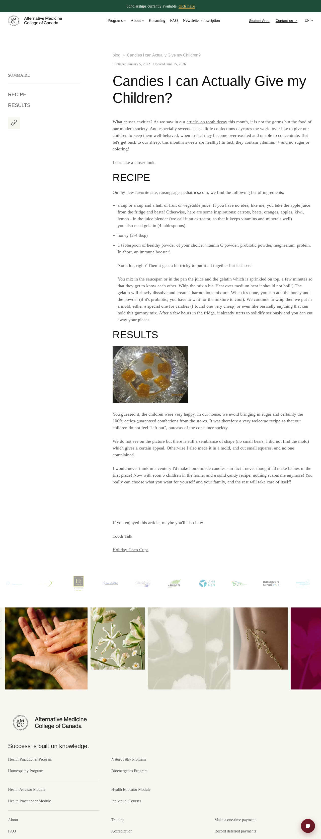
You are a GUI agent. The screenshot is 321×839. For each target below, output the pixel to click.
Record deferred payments (235, 831)
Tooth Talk (122, 536)
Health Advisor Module (26, 789)
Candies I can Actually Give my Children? (164, 55)
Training (117, 820)
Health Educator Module (130, 789)
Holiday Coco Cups (130, 549)
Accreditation (121, 831)
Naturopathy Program (128, 759)
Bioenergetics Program (129, 771)
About (136, 20)
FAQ (174, 20)
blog (116, 55)
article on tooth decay (207, 121)
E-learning (157, 20)
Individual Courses (126, 801)
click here (187, 6)
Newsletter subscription (201, 20)
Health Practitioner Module (29, 801)
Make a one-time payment (235, 820)
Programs (115, 20)
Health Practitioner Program (30, 759)
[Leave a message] (308, 826)
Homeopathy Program (25, 771)
